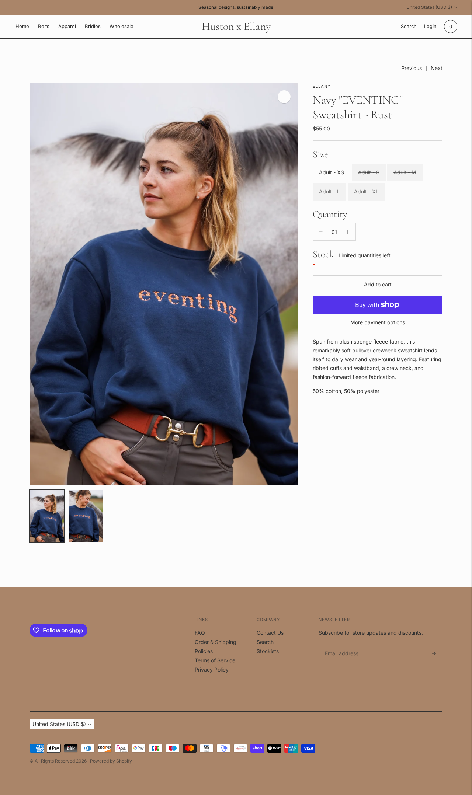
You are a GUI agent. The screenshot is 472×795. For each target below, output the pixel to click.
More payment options (377, 322)
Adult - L (329, 191)
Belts (43, 26)
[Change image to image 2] (86, 516)
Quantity (330, 213)
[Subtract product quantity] (321, 231)
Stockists (268, 651)
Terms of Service (215, 660)
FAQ (200, 633)
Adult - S (368, 172)
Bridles (93, 26)
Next (436, 68)
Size (320, 154)
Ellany (322, 86)
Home (22, 26)
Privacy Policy (212, 669)
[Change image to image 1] (47, 516)
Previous (411, 68)
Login (430, 26)
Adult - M (404, 172)
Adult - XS (331, 172)
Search (265, 642)
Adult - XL (366, 191)
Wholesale (121, 26)
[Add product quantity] (347, 231)
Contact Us (270, 633)
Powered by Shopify (111, 761)
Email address (340, 645)
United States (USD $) (429, 7)
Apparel (67, 26)
